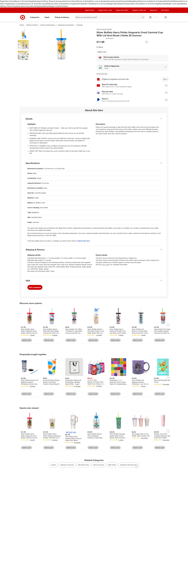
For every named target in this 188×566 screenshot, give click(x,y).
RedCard (45, 6)
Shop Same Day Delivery (26, 6)
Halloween (37, 1)
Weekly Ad (153, 10)
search (143, 17)
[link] (105, 38)
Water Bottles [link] (112, 465)
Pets (166, 1)
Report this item (102, 74)
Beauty (136, 1)
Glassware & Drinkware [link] (67, 465)
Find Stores (63, 6)
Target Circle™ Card (105, 10)
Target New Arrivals (7, 1)
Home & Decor (71, 1)
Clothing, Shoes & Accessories (53, 1)
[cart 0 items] (165, 17)
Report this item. (84, 241)
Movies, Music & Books (57, 4)
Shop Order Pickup (9, 6)
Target (22, 25)
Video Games (42, 4)
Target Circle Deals (174, 4)
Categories (34, 17)
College (30, 1)
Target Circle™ (90, 10)
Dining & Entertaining (47, 25)
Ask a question (35, 287)
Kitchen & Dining (83, 1)
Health (170, 1)
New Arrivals (136, 4)
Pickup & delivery (62, 17)
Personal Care (144, 1)
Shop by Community (100, 4)
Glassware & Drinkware (66, 25)
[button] (105, 38)
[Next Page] (168, 325)
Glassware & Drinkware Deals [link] (128, 465)
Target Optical (113, 4)
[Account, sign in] (154, 17)
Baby (132, 1)
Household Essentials (121, 1)
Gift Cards (88, 4)
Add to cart (102, 52)
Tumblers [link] (53, 465)
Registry (39, 6)
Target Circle (54, 6)
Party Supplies (71, 4)
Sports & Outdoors (157, 1)
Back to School (21, 1)
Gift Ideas (81, 4)
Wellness (176, 1)
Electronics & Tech (30, 4)
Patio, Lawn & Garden (98, 1)
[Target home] (22, 17)
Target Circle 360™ (122, 10)
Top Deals (163, 4)
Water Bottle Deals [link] (83, 465)
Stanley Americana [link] (98, 465)
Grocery (109, 1)
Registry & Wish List (139, 10)
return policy (106, 264)
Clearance (127, 4)
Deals (121, 4)
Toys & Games (17, 4)
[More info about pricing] (146, 42)
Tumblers (80, 25)
